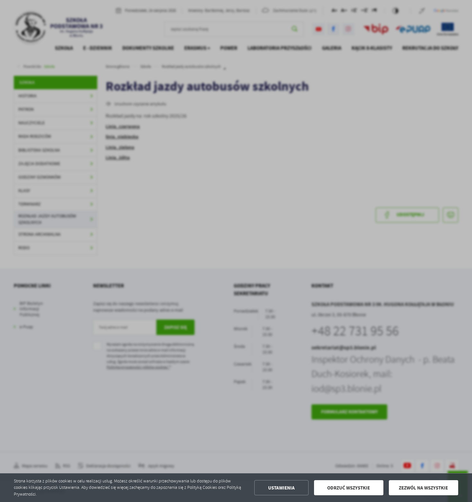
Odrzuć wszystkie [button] (348, 488)
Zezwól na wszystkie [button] (423, 488)
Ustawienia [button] (281, 488)
